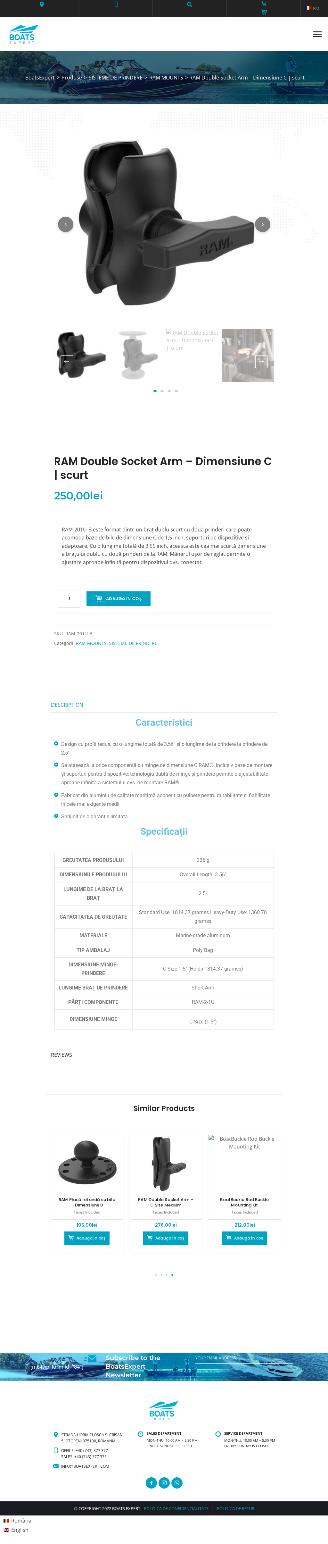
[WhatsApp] (177, 1483)
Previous (67, 361)
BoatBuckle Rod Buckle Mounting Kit (244, 1202)
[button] (41, 4)
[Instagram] (164, 1483)
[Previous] (65, 224)
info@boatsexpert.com (85, 1466)
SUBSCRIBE (206, 1371)
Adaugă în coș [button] (91, 1238)
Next (261, 361)
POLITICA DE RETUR (235, 1508)
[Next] (262, 224)
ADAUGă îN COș (124, 599)
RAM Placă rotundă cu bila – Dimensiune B (87, 1202)
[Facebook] (151, 1483)
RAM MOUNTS (91, 643)
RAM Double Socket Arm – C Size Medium (165, 1202)
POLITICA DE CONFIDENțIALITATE (176, 1508)
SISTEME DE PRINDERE (133, 643)
